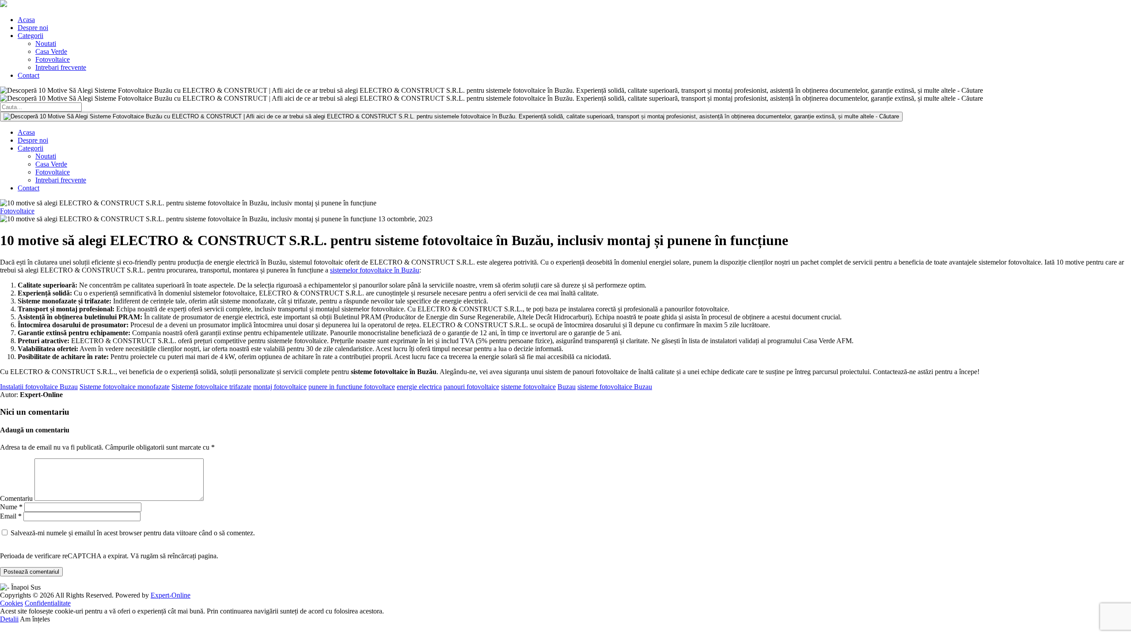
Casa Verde (51, 51)
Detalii (9, 619)
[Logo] (3, 4)
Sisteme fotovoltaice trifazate (211, 386)
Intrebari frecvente (60, 67)
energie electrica (419, 386)
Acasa (26, 19)
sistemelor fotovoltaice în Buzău (374, 270)
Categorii (30, 35)
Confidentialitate (48, 603)
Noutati (45, 43)
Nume (11, 507)
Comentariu (16, 498)
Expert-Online (170, 595)
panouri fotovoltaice (471, 386)
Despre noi (33, 27)
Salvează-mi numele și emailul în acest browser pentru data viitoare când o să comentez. (133, 533)
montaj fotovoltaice (280, 386)
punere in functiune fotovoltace (351, 386)
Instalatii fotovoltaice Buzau (39, 386)
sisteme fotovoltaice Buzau (614, 386)
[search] (451, 116)
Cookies (11, 603)
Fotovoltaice (52, 59)
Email (11, 516)
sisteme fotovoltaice (528, 386)
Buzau (567, 386)
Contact (28, 75)
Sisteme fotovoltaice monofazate (125, 386)
